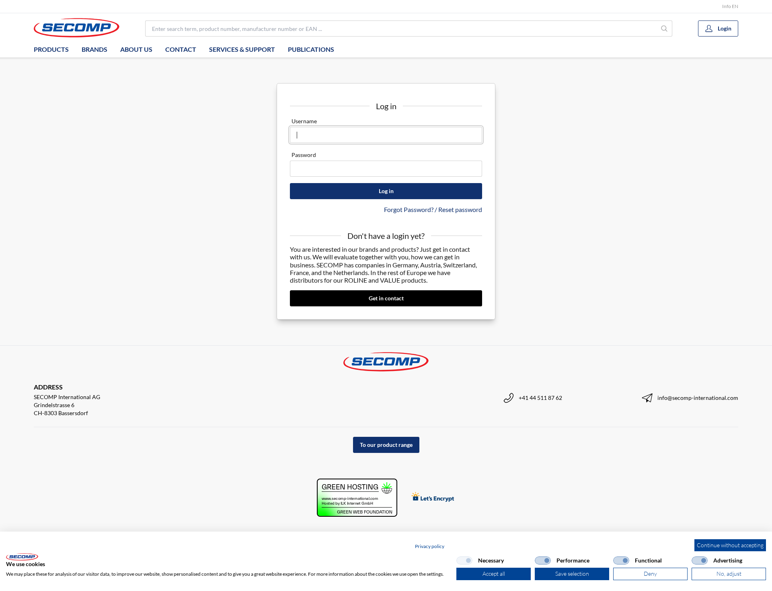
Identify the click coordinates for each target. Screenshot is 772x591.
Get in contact (386, 298)
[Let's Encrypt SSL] (433, 497)
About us (136, 49)
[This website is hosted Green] (357, 498)
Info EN (730, 6)
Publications (311, 49)
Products (51, 49)
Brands (94, 49)
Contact (180, 49)
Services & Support (242, 49)
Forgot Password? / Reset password (433, 209)
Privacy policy (429, 546)
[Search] (664, 28)
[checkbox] (464, 560)
